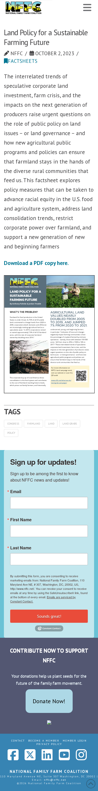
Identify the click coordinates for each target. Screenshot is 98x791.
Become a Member (43, 740)
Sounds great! (49, 616)
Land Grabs (69, 423)
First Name (21, 520)
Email (15, 491)
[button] (87, 7)
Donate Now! (49, 701)
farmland (33, 423)
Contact (18, 740)
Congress (13, 423)
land (51, 423)
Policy (11, 433)
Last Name (20, 548)
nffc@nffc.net (55, 780)
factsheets (22, 61)
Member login (75, 740)
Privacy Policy (49, 744)
